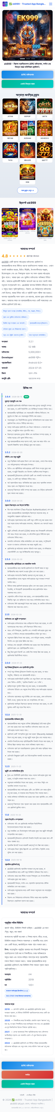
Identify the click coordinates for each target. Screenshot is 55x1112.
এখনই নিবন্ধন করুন (27, 83)
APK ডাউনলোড (27, 74)
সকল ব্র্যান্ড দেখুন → (27, 190)
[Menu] (51, 4)
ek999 (5, 261)
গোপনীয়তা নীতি (30, 1095)
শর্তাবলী (22, 1095)
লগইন (27, 1074)
